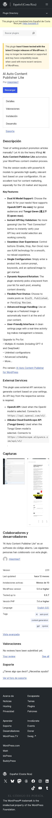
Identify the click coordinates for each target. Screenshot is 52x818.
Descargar (10, 90)
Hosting (7, 706)
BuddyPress (9, 760)
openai (45, 626)
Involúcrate (33, 720)
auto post (44, 614)
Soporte (10, 131)
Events (31, 725)
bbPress (7, 755)
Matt (5, 750)
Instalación (11, 116)
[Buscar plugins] (33, 33)
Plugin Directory (10, 13)
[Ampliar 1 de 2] (20, 462)
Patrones (32, 711)
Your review (9, 656)
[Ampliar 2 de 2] (45, 462)
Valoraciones (12, 108)
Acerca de (8, 696)
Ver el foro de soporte (15, 678)
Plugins (31, 706)
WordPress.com (11, 745)
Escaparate (33, 696)
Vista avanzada (11, 634)
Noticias (7, 701)
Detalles (10, 101)
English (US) (43, 607)
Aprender (7, 720)
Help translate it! (30, 23)
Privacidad (8, 711)
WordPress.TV (10, 736)
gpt (38, 626)
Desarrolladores (11, 731)
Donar (30, 731)
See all (45, 656)
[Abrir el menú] (47, 4)
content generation (40, 620)
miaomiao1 (12, 82)
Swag (31, 736)
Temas (31, 701)
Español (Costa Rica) (21, 774)
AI (37, 614)
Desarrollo (11, 123)
